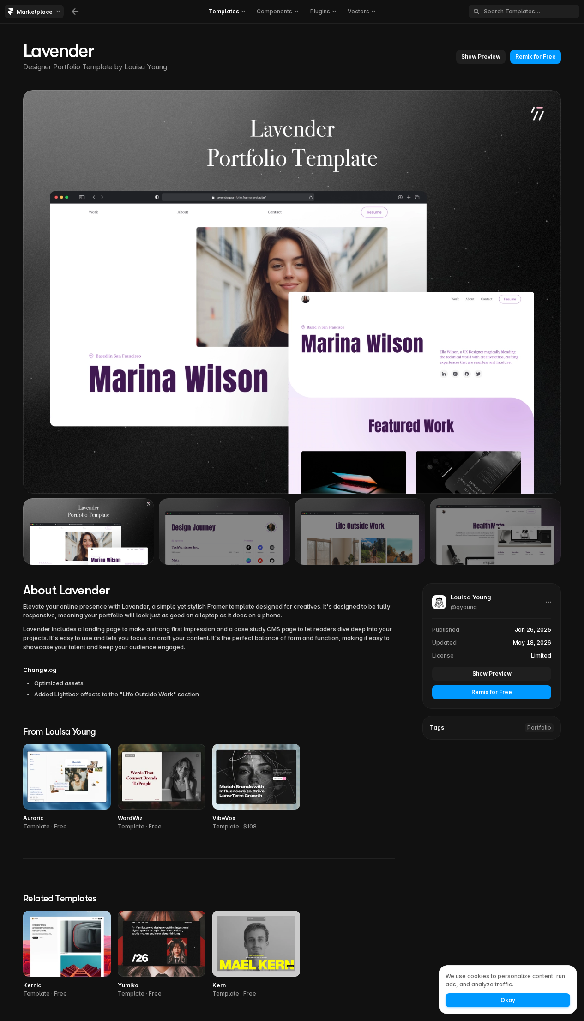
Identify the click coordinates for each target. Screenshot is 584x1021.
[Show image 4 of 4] (495, 531)
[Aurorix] (67, 787)
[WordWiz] (161, 787)
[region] (292, 292)
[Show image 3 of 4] (360, 531)
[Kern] (256, 954)
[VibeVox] (256, 787)
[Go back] (75, 11)
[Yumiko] (161, 954)
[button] (227, 11)
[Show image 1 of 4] (88, 531)
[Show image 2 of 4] (224, 531)
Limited (541, 655)
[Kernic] (67, 954)
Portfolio (539, 727)
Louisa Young (145, 66)
